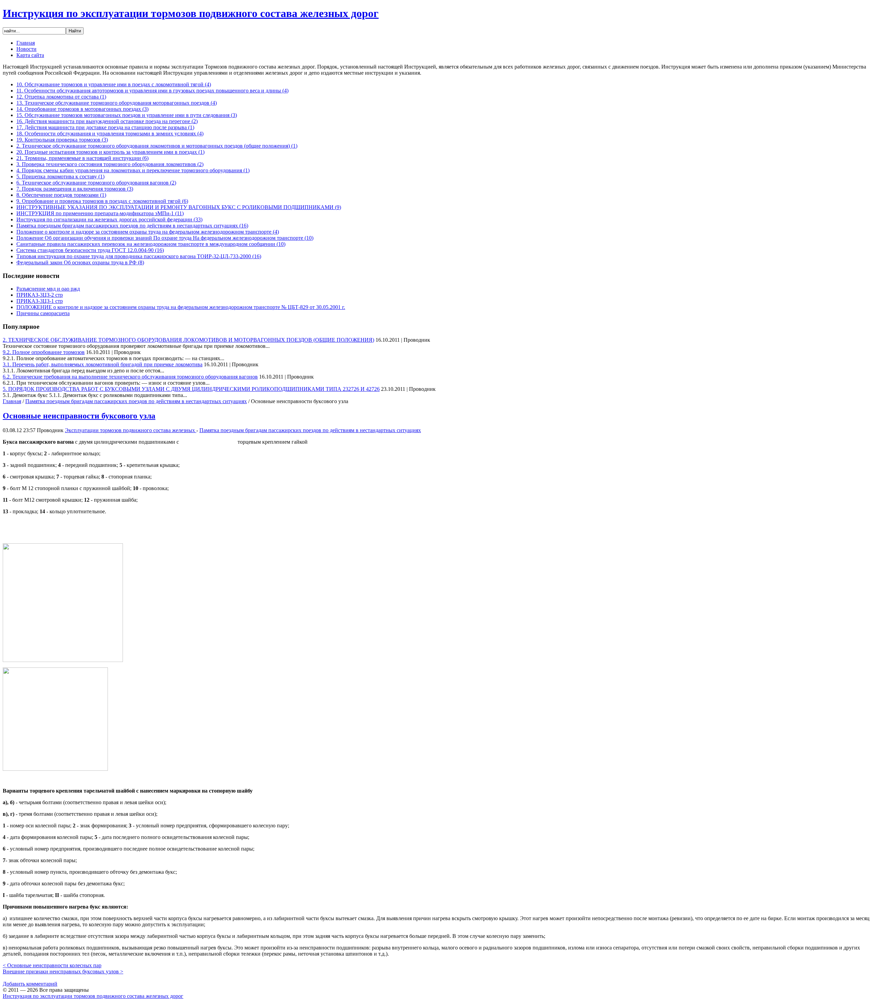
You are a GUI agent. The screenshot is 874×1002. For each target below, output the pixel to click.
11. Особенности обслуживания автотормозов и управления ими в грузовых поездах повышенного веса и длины (152, 90)
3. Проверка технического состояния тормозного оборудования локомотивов (109, 164)
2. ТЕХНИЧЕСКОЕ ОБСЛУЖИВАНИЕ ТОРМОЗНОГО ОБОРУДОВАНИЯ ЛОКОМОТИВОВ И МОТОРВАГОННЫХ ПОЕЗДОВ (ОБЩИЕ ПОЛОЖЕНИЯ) (188, 340)
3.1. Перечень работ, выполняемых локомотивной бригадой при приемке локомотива (102, 364)
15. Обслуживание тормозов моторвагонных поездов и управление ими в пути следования (126, 115)
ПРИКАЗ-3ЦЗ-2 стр (39, 295)
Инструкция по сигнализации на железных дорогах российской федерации (109, 219)
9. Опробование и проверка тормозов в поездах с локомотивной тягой (102, 201)
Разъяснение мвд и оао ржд (48, 289)
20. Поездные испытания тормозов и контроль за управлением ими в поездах (110, 152)
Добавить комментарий (30, 984)
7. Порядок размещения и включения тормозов (74, 189)
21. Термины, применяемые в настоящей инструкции (82, 158)
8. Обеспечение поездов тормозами (61, 195)
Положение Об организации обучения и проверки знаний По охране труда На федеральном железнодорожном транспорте (164, 238)
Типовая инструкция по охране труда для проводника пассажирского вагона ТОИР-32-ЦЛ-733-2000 (138, 256)
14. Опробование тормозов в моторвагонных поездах (82, 109)
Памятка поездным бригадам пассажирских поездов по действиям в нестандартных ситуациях (132, 226)
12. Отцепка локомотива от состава (61, 97)
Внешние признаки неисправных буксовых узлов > (63, 971)
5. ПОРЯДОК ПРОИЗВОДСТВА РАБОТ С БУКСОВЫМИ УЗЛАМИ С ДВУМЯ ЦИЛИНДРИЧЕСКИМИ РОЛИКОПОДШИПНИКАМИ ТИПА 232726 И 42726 (191, 389)
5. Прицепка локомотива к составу (60, 176)
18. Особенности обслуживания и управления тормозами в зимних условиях (109, 133)
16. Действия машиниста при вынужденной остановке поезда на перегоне (107, 121)
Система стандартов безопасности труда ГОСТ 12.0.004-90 (90, 250)
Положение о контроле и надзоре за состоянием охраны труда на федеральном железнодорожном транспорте (147, 232)
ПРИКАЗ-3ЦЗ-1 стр (39, 301)
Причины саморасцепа (43, 313)
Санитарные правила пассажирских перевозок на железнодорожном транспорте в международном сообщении (150, 244)
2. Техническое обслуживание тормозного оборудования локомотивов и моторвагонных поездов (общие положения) (156, 146)
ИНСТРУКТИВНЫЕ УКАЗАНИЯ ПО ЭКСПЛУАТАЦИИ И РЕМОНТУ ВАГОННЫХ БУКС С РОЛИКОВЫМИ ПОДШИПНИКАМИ (178, 207)
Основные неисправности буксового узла (79, 415)
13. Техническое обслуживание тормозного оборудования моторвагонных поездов (116, 103)
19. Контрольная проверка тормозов (62, 140)
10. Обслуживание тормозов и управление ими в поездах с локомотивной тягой (113, 84)
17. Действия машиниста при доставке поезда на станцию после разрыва (105, 127)
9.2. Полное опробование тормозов (44, 352)
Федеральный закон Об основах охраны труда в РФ (80, 262)
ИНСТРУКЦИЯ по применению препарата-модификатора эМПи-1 (100, 213)
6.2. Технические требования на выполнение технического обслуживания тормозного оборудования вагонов (130, 377)
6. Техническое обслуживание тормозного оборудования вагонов (96, 183)
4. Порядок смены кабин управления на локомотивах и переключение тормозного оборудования (133, 170)
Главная (12, 401)
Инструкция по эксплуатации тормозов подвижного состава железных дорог (191, 13)
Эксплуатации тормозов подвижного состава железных (130, 430)
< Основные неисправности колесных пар (52, 965)
